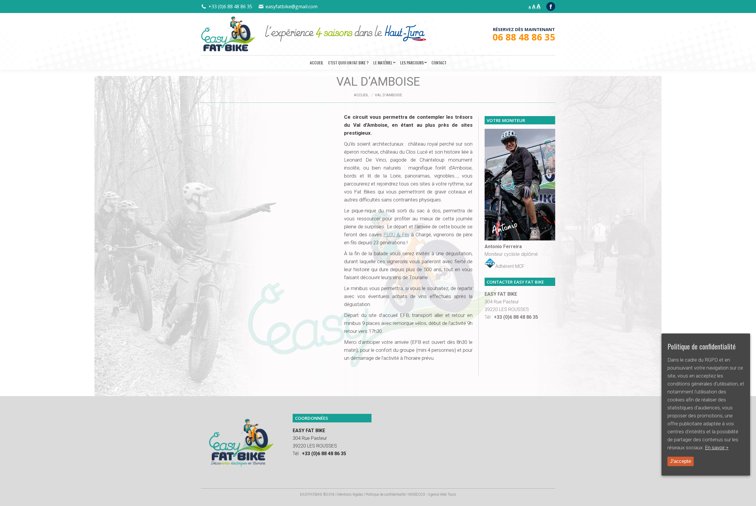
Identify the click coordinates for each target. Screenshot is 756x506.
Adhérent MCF (509, 266)
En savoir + (717, 447)
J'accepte (680, 461)
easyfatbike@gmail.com (291, 6)
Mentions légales (350, 494)
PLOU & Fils (396, 234)
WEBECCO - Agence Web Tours (432, 494)
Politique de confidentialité (385, 494)
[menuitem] (316, 63)
